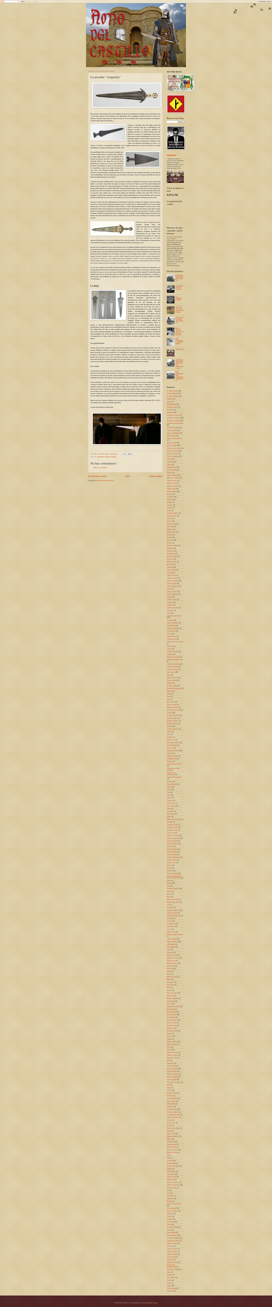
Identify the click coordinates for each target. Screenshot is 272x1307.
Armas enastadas (172, 453)
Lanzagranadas (171, 924)
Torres (169, 1230)
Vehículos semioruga (173, 1269)
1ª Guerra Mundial (172, 391)
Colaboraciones (171, 636)
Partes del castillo (172, 1069)
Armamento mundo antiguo (175, 423)
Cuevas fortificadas (173, 669)
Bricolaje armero (172, 562)
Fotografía (170, 781)
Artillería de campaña (173, 478)
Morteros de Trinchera (173, 1006)
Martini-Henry (171, 966)
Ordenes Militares (172, 1055)
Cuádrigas (170, 654)
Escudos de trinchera (173, 715)
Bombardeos (171, 551)
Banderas (170, 535)
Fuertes (169, 787)
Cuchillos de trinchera (173, 664)
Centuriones (170, 620)
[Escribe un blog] (125, 454)
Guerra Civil (170, 833)
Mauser (169, 971)
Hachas (169, 868)
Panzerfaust (170, 1063)
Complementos (171, 639)
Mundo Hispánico (172, 1020)
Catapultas (170, 605)
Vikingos (169, 1280)
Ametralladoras (171, 404)
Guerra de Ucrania (172, 841)
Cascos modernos (172, 594)
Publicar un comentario (100, 467)
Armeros (169, 459)
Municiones (170, 1028)
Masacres (170, 968)
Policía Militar (171, 1104)
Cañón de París (171, 575)
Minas (169, 987)
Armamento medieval (103, 457)
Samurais (170, 1160)
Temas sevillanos (172, 1211)
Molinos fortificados (173, 998)
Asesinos (170, 499)
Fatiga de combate (172, 756)
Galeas (169, 795)
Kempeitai (170, 918)
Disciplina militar (172, 686)
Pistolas (169, 1090)
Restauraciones (171, 1144)
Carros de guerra (172, 583)
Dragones (170, 691)
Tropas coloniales (172, 1249)
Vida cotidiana (171, 1277)
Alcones (169, 401)
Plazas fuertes (171, 1101)
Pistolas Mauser (172, 1093)
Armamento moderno (173, 420)
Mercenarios (170, 982)
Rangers (169, 1131)
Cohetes (169, 634)
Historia (169, 883)
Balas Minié (170, 526)
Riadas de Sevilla (172, 1152)
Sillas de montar (172, 1177)
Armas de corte (171, 443)
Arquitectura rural (172, 467)
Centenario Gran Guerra (174, 616)
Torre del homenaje (172, 1227)
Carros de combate (172, 580)
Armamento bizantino (173, 415)
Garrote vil (170, 800)
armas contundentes (173, 433)
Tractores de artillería (173, 1238)
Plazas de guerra (172, 1098)
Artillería (169, 472)
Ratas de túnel (171, 1133)
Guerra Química (172, 852)
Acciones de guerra (173, 396)
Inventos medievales (173, 910)
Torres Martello (171, 1232)
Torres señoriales (172, 1235)
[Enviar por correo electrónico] (123, 454)
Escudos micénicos (173, 721)
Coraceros (170, 646)
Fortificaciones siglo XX (174, 777)
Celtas (169, 613)
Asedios (169, 494)
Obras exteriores (172, 1044)
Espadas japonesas (173, 729)
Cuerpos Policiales (172, 666)
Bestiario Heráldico (172, 545)
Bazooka (169, 543)
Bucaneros (170, 564)
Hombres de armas (172, 888)
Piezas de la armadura (174, 1082)
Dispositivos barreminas (174, 688)
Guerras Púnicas (172, 860)
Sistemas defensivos (173, 1185)
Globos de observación (174, 819)
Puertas (169, 1120)
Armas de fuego (172, 445)
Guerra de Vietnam (172, 843)
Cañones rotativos (172, 578)
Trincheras (170, 1246)
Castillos (169, 597)
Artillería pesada (172, 491)
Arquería (169, 464)
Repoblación (170, 1141)
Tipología (169, 1219)
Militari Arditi (170, 985)
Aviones (169, 521)
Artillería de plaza (172, 480)
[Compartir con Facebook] (129, 454)
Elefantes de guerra (173, 707)
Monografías (170, 1001)
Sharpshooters (171, 1171)
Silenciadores (171, 1174)
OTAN (169, 1060)
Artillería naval (171, 489)
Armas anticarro (172, 430)
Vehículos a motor (172, 1262)
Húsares (169, 894)
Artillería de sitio (172, 483)
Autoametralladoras (173, 513)
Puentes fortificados (173, 1117)
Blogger (155, 1303)
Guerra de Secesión (173, 835)
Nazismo (169, 1036)
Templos (169, 1216)
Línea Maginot (171, 947)
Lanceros (169, 921)
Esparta (169, 731)
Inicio (127, 476)
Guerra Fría (170, 846)
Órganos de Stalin (172, 1058)
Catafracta (170, 602)
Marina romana (171, 960)
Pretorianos (170, 1106)
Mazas (169, 974)
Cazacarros (170, 610)
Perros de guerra (172, 1079)
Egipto (169, 699)
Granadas (170, 822)
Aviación (169, 518)
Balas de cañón (171, 524)
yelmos (169, 1285)
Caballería (170, 567)
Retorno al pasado (172, 1150)
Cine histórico (171, 631)
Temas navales (171, 1208)
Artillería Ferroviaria (173, 486)
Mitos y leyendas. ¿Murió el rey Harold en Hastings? (180, 332)
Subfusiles (170, 1196)
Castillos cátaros (172, 599)
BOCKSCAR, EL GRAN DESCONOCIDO (180, 320)
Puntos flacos (171, 1123)
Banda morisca (171, 532)
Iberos (169, 897)
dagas (169, 675)
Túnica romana (171, 1257)
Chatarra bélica (171, 625)
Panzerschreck (171, 1066)
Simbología (170, 1179)
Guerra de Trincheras (173, 838)
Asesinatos (170, 497)
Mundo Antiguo (171, 1012)
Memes (169, 979)
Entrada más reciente (97, 476)
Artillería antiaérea (172, 475)
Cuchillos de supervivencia (175, 659)
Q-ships (169, 1125)
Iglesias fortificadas (173, 899)
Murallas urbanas (172, 1031)
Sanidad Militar (171, 1163)
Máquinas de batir (172, 955)
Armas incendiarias (173, 456)
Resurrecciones (171, 1147)
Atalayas (169, 505)
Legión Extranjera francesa (175, 934)
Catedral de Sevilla (172, 607)
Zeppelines (170, 1291)
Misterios (169, 990)
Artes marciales (171, 470)
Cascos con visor (172, 591)
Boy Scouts (170, 559)
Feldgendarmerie (172, 758)
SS (168, 1190)
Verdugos (170, 1275)
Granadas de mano (172, 827)
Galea (168, 792)
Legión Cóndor (171, 932)
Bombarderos (171, 553)
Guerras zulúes (171, 862)
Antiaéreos (170, 410)
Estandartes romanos (173, 742)
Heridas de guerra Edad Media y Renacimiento (174, 876)
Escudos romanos (172, 723)
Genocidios (170, 811)
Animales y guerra (172, 407)
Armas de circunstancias (174, 438)
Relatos (169, 1139)
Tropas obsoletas (172, 1254)
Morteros (169, 1004)
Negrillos (169, 1039)
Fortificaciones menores (174, 764)
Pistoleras (170, 1096)
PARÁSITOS (171, 155)
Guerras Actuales (172, 854)
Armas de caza (171, 435)
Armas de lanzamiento (174, 448)
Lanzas (169, 929)
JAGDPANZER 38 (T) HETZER (179, 287)
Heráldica (170, 870)
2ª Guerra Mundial (172, 393)
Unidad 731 (170, 1259)
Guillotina (170, 865)
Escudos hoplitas (172, 718)
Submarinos (170, 1198)
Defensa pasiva (171, 680)
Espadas (113, 457)
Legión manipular (172, 939)
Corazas (169, 649)
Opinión (169, 1049)
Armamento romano (173, 427)
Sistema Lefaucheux (173, 1182)
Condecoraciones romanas (175, 642)
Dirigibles (169, 683)
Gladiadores (170, 814)
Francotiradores (171, 784)
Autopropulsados (172, 516)
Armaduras (170, 412)
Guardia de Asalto (172, 830)
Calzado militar (171, 570)
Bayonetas (170, 540)
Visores (169, 1283)
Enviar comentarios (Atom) (105, 480)
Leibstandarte (171, 944)
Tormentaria (170, 1221)
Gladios (169, 816)
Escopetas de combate (174, 710)
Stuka (168, 1193)
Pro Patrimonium (172, 1109)
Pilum (168, 1085)
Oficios (169, 1047)
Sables (169, 1158)
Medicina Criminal (172, 977)
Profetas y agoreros (173, 1112)
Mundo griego (171, 1017)
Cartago (169, 589)
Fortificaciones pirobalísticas (171, 773)
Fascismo (170, 753)
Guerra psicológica (172, 849)
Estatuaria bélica (172, 745)
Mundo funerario (172, 1014)
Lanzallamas (171, 926)
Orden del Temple (172, 1052)
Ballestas (170, 529)
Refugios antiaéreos (173, 1136)
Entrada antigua (156, 476)
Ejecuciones (170, 702)
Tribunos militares (172, 1243)
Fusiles (169, 789)
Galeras (169, 797)
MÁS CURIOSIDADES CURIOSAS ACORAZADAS (179, 376)
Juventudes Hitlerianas (174, 915)
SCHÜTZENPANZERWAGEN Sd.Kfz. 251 (180, 278)
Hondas (169, 891)
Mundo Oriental (171, 1022)
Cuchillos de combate (173, 657)
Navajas (169, 1033)
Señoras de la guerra (173, 1166)
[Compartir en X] (127, 454)
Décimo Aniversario (173, 677)
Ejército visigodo (172, 704)
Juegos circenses (172, 913)
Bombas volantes (172, 556)
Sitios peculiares (172, 1187)
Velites (169, 1272)
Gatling (169, 808)
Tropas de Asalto (172, 1251)
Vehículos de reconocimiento (171, 1265)
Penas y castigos (172, 1077)
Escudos (169, 713)
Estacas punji (171, 740)
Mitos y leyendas (172, 993)
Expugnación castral (173, 750)
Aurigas (169, 510)
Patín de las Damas (173, 1074)
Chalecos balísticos (173, 623)
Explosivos (170, 748)
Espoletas (170, 737)
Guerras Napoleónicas (173, 857)
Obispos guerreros (172, 1041)
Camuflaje (170, 572)
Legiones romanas (172, 941)
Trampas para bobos (173, 1241)
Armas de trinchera (172, 451)
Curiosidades (171, 672)
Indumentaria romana (173, 902)
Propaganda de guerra (173, 1114)
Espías (169, 734)
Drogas (169, 694)
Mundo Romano (171, 1025)
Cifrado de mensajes (173, 628)
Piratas (169, 1087)
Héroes (169, 880)
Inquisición (170, 907)
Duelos (169, 696)
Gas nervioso (171, 803)
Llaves (169, 949)
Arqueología (170, 462)
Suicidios (169, 1201)
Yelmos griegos (171, 1288)
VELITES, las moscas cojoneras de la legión (179, 309)
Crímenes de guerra (173, 651)
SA (168, 1155)
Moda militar (170, 995)
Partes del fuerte (172, 1071)
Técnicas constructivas (174, 1204)
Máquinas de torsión (173, 958)
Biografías (170, 548)
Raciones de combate (173, 1128)
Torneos (169, 1224)
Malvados (170, 952)
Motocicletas (171, 1009)
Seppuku (169, 1169)
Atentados (170, 507)
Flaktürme (170, 761)
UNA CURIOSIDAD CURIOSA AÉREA (179, 341)
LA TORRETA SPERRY (179, 298)
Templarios (170, 1213)
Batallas (169, 537)
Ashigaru (169, 502)
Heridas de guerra (172, 873)
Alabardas (170, 399)
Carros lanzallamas (173, 586)
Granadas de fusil (172, 825)
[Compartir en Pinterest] (131, 454)
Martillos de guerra (172, 963)
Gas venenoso (171, 806)
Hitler (168, 886)
